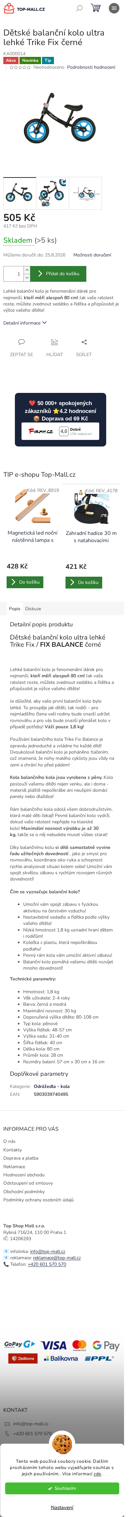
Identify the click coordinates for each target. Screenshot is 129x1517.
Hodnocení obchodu (24, 1175)
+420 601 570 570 (47, 1264)
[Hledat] (79, 8)
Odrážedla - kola (52, 1086)
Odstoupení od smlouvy (28, 1183)
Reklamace (14, 1167)
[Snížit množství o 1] (26, 277)
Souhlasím (65, 1488)
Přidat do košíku (62, 274)
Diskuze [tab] (33, 609)
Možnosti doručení (92, 255)
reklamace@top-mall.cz (57, 1258)
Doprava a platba (20, 1158)
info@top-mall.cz (47, 1251)
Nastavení (62, 1507)
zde (97, 1474)
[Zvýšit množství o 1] (26, 270)
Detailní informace (21, 323)
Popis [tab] (15, 609)
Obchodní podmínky (24, 1192)
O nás (9, 1141)
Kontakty (12, 1150)
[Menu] (114, 8)
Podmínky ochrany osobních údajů (38, 1200)
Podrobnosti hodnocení (91, 67)
